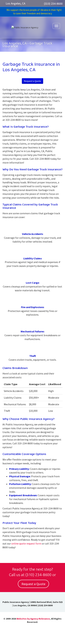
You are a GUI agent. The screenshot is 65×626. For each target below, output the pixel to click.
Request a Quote (32, 81)
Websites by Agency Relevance (33, 618)
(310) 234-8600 (53, 3)
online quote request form (26, 543)
